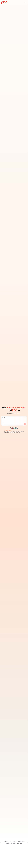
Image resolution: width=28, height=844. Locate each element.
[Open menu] (25, 2)
